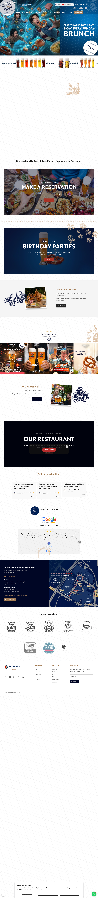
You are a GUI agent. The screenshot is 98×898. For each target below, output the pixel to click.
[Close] (67, 446)
